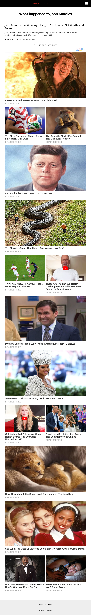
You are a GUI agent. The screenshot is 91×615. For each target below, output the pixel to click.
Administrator (14, 39)
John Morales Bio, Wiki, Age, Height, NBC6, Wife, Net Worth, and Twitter (44, 26)
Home (41, 604)
